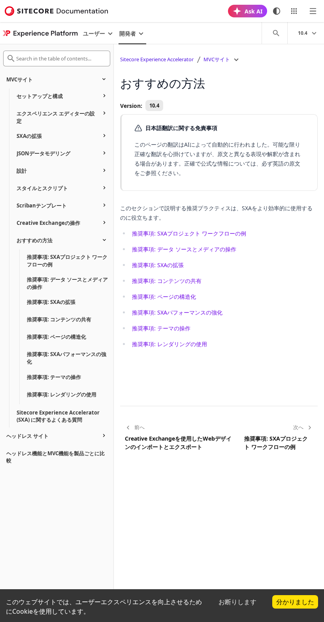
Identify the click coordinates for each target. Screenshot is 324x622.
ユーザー (94, 33)
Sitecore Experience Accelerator (157, 59)
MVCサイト (216, 59)
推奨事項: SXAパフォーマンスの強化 (177, 312)
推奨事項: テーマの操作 (161, 328)
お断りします (237, 601)
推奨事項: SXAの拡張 (158, 265)
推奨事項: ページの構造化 (164, 296)
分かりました (295, 601)
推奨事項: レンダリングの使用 (169, 344)
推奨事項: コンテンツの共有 (167, 281)
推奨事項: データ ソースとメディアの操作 (184, 249)
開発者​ (127, 33)
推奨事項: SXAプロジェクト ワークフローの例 (189, 233)
